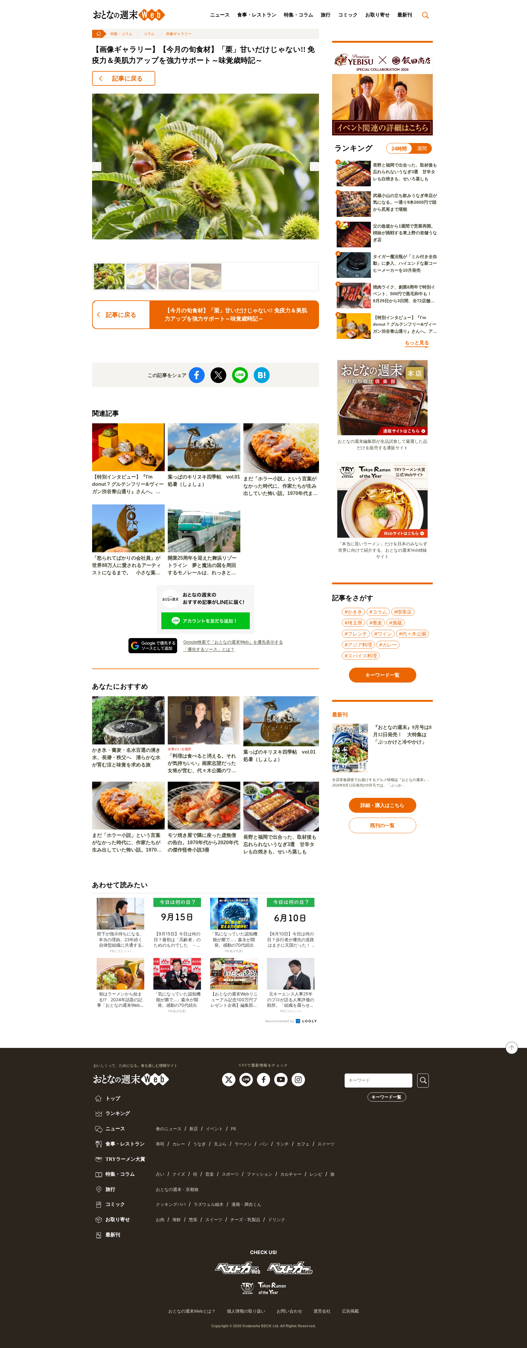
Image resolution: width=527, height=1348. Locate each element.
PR (233, 1129)
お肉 (160, 1219)
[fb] (264, 1079)
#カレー (388, 645)
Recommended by (280, 1021)
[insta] (298, 1079)
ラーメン (243, 1144)
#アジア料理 (358, 645)
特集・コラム (298, 14)
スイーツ (326, 1144)
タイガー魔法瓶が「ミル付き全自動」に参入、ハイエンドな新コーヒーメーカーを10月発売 (405, 263)
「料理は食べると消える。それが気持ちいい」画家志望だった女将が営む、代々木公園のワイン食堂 (202, 763)
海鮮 (176, 1219)
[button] (96, 166)
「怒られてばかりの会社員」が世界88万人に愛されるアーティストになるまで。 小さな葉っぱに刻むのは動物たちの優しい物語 (126, 565)
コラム (149, 34)
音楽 (209, 1174)
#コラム (378, 612)
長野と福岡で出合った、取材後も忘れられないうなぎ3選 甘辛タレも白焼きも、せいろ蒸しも (280, 844)
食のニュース (168, 1129)
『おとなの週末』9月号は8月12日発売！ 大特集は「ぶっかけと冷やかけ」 (402, 734)
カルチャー (291, 1174)
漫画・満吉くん (246, 1204)
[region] (205, 191)
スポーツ (230, 1174)
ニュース (220, 14)
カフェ (303, 1144)
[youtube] (281, 1079)
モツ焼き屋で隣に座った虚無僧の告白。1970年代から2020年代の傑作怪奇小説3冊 (203, 842)
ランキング (117, 1113)
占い (160, 1174)
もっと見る (417, 342)
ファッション (259, 1174)
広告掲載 (350, 1311)
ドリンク (276, 1219)
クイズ (178, 1174)
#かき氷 (353, 612)
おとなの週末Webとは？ (192, 1311)
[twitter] (229, 1079)
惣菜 (193, 1219)
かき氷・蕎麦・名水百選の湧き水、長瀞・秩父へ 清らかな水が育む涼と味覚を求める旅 (126, 757)
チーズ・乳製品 (245, 1219)
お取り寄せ (377, 14)
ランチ (282, 1144)
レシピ (316, 1174)
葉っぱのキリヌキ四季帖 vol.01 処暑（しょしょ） (204, 480)
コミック (348, 14)
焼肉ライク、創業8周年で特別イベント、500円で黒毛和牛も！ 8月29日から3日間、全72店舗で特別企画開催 (404, 294)
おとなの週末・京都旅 (177, 1189)
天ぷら (220, 1144)
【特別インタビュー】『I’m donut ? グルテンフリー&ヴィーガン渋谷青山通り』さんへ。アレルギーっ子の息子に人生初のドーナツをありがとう (128, 484)
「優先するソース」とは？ (209, 649)
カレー (178, 1144)
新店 (193, 1129)
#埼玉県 (353, 623)
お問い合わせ (289, 1311)
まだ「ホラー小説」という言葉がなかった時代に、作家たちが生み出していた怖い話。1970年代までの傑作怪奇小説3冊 (280, 486)
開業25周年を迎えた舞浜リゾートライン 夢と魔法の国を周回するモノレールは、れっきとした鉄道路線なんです (202, 565)
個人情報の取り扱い (246, 1311)
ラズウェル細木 (209, 1204)
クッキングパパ (171, 1204)
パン (264, 1144)
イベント (214, 1129)
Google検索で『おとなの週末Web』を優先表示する (233, 641)
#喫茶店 (403, 612)
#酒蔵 (395, 623)
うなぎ (199, 1144)
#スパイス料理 (361, 656)
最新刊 (404, 14)
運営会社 (322, 1311)
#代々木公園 (412, 634)
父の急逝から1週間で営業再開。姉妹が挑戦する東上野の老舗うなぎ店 (405, 233)
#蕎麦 (375, 623)
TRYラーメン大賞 (124, 1159)
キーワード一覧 (386, 1097)
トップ (112, 1098)
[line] (247, 1079)
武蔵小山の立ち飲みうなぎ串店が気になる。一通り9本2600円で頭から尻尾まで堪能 (405, 202)
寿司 (160, 1144)
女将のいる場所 (179, 749)
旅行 (326, 14)
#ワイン (383, 634)
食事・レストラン (256, 14)
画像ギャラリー (179, 34)
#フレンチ (356, 634)
